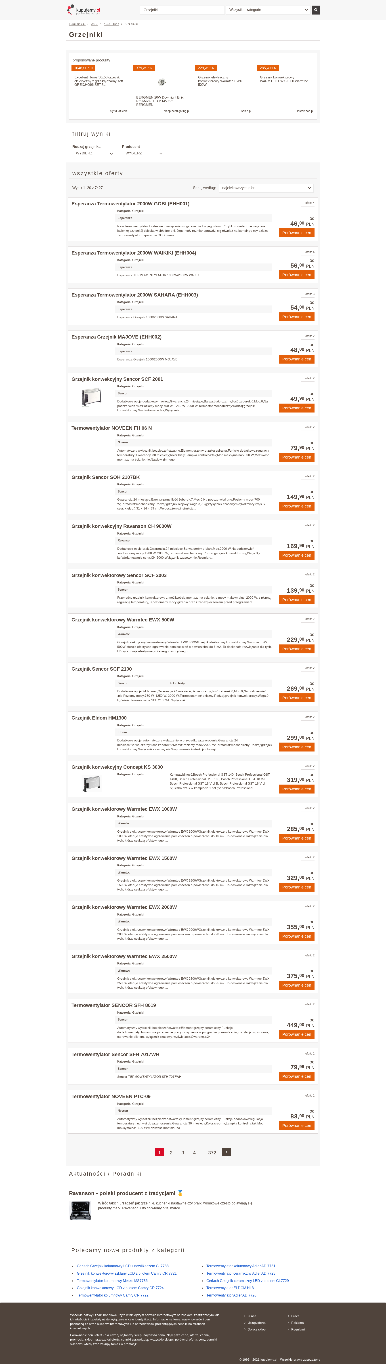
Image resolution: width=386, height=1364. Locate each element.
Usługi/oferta (257, 1322)
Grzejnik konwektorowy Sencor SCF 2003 (119, 575)
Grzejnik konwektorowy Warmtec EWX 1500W (124, 858)
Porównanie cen (296, 233)
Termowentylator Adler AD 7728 (231, 1295)
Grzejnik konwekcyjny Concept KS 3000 (117, 767)
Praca (295, 1316)
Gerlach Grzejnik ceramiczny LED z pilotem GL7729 (247, 1281)
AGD (94, 24)
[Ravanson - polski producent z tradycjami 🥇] (80, 1210)
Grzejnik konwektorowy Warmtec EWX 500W (122, 620)
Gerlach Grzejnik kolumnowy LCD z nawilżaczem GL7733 (123, 1266)
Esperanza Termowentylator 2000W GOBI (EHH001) (130, 203)
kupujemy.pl (77, 24)
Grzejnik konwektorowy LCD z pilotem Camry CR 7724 (120, 1288)
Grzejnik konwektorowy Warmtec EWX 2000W (124, 907)
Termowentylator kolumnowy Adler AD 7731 (240, 1266)
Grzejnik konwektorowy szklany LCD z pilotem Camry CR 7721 (127, 1273)
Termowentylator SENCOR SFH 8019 (113, 1005)
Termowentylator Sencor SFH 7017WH (115, 1054)
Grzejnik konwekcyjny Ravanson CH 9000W (121, 526)
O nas (252, 1316)
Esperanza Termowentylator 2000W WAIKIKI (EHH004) (133, 253)
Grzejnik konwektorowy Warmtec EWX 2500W (124, 956)
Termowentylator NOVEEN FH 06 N (111, 428)
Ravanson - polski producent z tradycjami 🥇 (126, 1193)
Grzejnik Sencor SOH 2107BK (105, 477)
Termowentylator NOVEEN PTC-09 (111, 1096)
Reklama (297, 1322)
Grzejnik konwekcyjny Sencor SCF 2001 (117, 379)
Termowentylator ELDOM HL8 (230, 1288)
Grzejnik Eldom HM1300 (99, 718)
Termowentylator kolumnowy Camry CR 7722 (113, 1295)
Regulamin (298, 1329)
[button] (268, 10)
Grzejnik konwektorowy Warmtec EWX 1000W (124, 809)
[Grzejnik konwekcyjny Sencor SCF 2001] (91, 397)
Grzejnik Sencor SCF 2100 (101, 669)
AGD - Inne (111, 24)
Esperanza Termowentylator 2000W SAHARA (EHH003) (134, 295)
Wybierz (84, 153)
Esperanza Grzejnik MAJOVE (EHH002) (116, 337)
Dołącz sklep (257, 1329)
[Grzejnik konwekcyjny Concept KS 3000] (91, 783)
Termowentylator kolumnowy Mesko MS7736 (112, 1281)
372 (212, 1153)
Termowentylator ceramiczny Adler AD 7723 (240, 1273)
